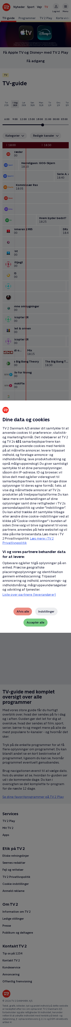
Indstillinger (46, 611)
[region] (35, 513)
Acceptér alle (35, 622)
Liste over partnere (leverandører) (29, 594)
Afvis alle (23, 611)
